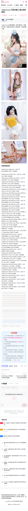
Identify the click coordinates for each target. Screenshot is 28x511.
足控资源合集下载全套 (18, 501)
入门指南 (16, 5)
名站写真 (4, 15)
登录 (14, 398)
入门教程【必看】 (16, 360)
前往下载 (24, 15)
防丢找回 (3, 5)
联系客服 (18, 341)
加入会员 (9, 5)
